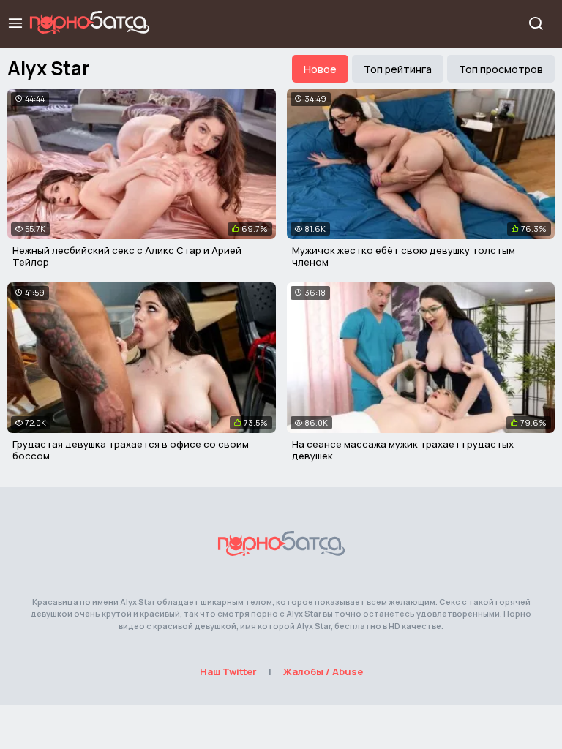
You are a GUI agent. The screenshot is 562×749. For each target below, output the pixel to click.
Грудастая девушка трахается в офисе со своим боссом (130, 449)
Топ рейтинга (398, 69)
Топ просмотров (501, 69)
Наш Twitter (228, 671)
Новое (320, 69)
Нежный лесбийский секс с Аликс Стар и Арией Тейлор (126, 256)
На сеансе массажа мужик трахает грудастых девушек (403, 449)
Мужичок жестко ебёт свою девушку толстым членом (403, 256)
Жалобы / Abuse (323, 671)
